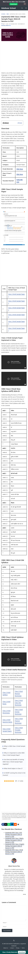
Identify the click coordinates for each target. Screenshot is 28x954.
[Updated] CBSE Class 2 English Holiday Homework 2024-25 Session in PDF (14, 846)
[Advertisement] (14, 57)
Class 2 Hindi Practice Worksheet (19, 721)
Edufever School (8, 8)
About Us (5, 948)
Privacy (17, 948)
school (3, 14)
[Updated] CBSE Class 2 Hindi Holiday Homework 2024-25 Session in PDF (14, 852)
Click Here (19, 169)
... (24, 893)
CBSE (7, 14)
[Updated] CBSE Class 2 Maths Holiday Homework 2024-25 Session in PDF (14, 840)
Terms (23, 948)
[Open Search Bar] (22, 8)
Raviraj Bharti (5, 25)
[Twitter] (5, 824)
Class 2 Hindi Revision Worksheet (19, 693)
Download (13, 4)
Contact (12, 948)
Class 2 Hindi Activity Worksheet (19, 712)
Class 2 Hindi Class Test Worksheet (19, 703)
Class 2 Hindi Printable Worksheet (19, 730)
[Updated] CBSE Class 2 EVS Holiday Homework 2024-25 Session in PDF (13, 834)
